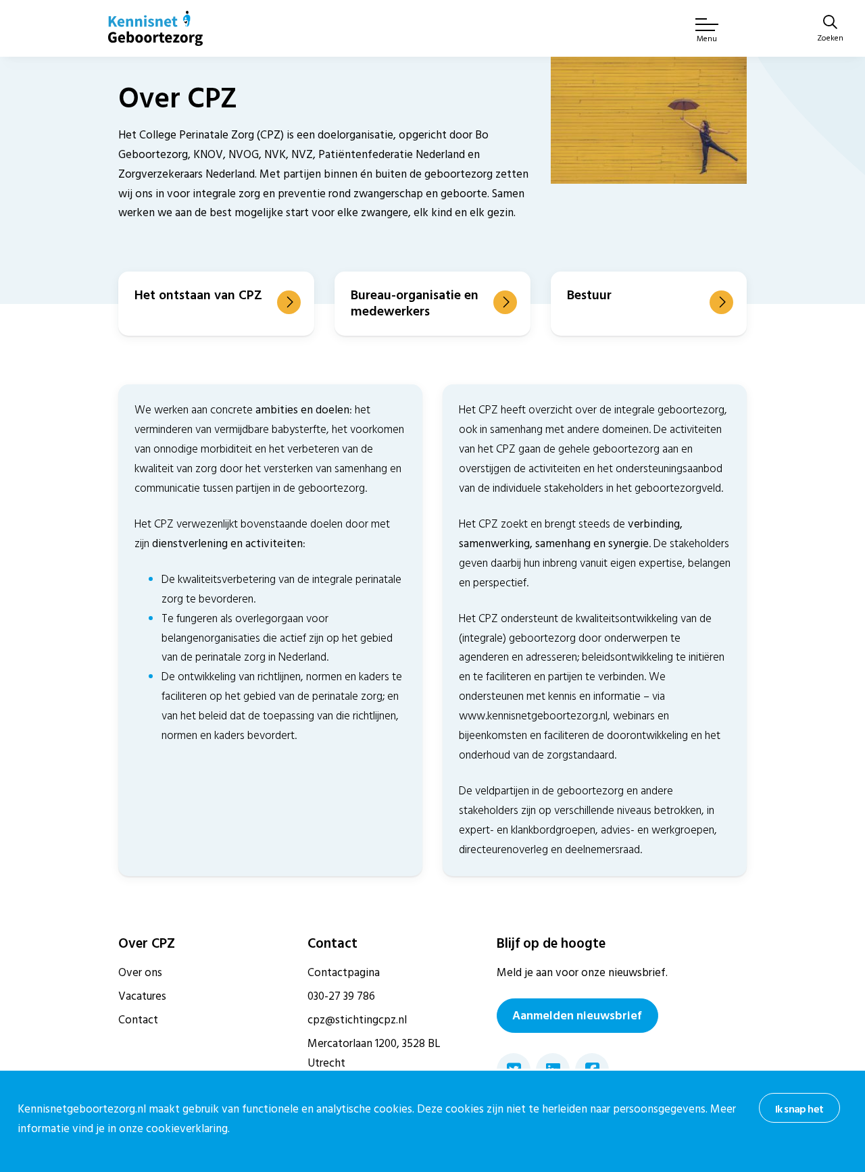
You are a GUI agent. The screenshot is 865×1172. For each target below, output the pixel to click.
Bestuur (589, 295)
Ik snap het (799, 1109)
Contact (138, 1020)
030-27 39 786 (341, 996)
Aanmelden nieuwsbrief (577, 1015)
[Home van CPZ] (155, 28)
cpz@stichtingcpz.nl (357, 1020)
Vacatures (142, 996)
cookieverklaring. (188, 1128)
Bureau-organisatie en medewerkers (414, 303)
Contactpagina (343, 972)
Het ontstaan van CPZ (198, 295)
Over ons (140, 972)
